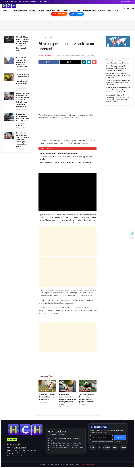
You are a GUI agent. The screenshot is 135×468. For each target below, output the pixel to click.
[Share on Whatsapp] (84, 62)
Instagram (106, 447)
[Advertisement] (67, 25)
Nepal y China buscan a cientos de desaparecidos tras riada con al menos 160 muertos (118, 75)
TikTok (115, 447)
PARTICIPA (32, 2)
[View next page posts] (69, 167)
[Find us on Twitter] (124, 8)
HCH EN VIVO (18, 2)
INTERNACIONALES (63, 11)
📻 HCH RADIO (76, 14)
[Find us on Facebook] (120, 8)
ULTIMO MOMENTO (20, 11)
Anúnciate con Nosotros (23, 456)
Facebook (93, 447)
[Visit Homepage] (9, 5)
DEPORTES (76, 11)
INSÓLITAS (85, 55)
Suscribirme (120, 437)
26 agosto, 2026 (21, 53)
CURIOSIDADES (48, 38)
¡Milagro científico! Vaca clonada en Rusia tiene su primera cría (61, 153)
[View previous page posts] (65, 167)
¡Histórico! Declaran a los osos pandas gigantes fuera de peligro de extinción (65, 162)
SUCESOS (101, 11)
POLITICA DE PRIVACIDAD (42, 2)
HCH (12, 2)
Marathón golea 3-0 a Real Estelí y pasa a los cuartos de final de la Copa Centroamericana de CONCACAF (118, 90)
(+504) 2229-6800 (20, 447)
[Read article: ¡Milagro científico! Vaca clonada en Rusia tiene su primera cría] (47, 386)
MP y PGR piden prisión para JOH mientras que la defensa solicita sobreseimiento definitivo (116, 68)
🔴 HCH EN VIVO (59, 14)
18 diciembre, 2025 (63, 55)
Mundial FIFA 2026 (113, 11)
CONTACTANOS (6, 2)
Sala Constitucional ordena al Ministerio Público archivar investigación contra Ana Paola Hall (118, 82)
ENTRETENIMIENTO (89, 11)
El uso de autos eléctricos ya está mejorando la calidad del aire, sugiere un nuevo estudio (67, 399)
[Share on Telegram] (89, 62)
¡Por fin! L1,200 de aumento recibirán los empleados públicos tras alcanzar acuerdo (22, 62)
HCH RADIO (26, 2)
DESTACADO (7, 11)
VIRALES (41, 11)
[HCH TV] (25, 430)
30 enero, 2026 (84, 404)
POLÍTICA (32, 11)
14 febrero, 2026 (64, 407)
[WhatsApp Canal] (132, 234)
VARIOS (91, 55)
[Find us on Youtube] (128, 8)
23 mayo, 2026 (43, 402)
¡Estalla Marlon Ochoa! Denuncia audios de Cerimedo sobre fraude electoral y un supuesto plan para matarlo (22, 139)
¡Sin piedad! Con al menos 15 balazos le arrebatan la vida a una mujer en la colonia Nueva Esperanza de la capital (22, 43)
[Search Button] (133, 8)
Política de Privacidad (88, 464)
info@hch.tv (16, 445)
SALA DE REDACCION (48, 55)
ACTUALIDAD (50, 11)
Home (40, 38)
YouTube (123, 447)
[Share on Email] (94, 62)
